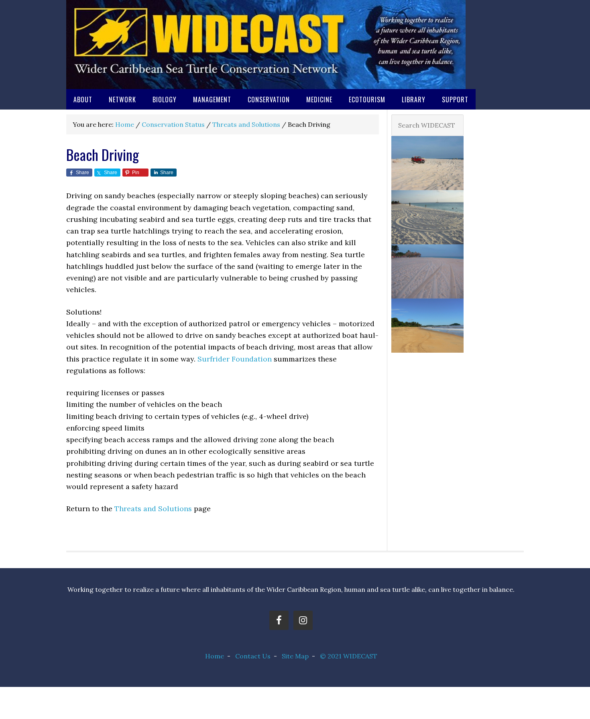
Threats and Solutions (153, 508)
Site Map (295, 656)
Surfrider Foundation (234, 359)
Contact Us (253, 656)
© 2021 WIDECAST (348, 656)
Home (214, 656)
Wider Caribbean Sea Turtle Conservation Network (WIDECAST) (266, 44)
